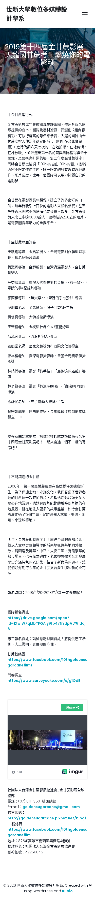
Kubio (67, 890)
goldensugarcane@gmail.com (51, 806)
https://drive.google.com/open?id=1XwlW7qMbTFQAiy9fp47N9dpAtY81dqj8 (47, 623)
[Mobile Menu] (85, 14)
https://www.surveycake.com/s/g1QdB (44, 680)
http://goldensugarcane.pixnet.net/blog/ (47, 818)
